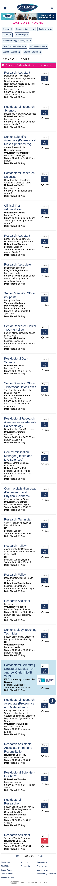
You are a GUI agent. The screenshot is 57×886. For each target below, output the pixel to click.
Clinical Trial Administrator (13, 207)
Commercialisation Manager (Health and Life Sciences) (18, 455)
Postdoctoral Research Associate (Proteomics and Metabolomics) (19, 703)
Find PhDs (5, 866)
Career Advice (6, 870)
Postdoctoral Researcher (12, 801)
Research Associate (17, 264)
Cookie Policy (42, 870)
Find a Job (5, 862)
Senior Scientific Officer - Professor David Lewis (20, 385)
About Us (24, 862)
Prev (17, 856)
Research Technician (18, 519)
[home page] (27, 11)
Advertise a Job (7, 877)
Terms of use (42, 862)
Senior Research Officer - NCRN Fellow (20, 327)
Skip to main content (11, 2)
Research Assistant (17, 72)
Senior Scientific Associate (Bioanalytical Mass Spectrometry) (20, 140)
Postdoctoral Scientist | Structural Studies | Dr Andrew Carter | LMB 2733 (19, 670)
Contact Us (25, 866)
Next (40, 856)
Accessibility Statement (46, 874)
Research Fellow (15, 545)
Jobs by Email (7, 874)
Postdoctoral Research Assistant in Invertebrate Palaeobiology (20, 422)
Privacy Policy (42, 866)
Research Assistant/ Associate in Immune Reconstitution (18, 747)
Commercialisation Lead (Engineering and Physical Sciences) (20, 492)
